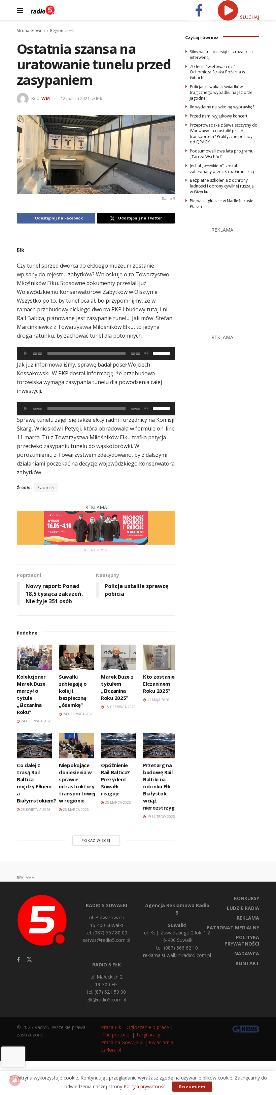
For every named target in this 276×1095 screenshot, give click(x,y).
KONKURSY (246, 898)
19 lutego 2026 (160, 816)
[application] (96, 353)
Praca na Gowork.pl (122, 1042)
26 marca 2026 (75, 809)
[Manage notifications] (14, 1080)
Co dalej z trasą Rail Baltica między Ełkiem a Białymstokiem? (36, 783)
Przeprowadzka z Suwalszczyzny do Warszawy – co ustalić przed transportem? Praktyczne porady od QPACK (223, 133)
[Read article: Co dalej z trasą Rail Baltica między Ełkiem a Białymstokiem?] (34, 745)
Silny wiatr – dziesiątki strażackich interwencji (221, 54)
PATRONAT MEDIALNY (233, 927)
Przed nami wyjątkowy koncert (218, 116)
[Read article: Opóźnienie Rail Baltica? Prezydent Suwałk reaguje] (118, 745)
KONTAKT (247, 963)
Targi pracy (148, 1034)
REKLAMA (248, 918)
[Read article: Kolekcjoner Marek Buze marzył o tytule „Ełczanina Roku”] (34, 657)
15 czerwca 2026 (120, 707)
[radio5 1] (96, 527)
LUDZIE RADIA (243, 908)
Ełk (71, 30)
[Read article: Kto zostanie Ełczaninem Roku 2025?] (160, 657)
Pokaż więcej (95, 840)
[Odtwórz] (25, 353)
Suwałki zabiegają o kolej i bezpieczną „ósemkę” (73, 690)
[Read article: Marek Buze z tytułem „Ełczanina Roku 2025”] (118, 657)
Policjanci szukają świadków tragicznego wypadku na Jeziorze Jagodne (221, 92)
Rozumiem (192, 1087)
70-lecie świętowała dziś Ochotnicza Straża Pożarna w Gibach (217, 72)
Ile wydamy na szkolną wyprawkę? (222, 107)
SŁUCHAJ (249, 17)
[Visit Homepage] (42, 10)
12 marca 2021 (75, 98)
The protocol (116, 1034)
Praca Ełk (111, 1027)
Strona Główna (31, 30)
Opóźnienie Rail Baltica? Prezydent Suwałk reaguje (115, 779)
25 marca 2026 (117, 802)
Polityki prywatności (145, 1086)
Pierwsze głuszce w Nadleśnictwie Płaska (221, 203)
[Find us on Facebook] (18, 959)
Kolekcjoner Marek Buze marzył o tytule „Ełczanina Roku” (31, 694)
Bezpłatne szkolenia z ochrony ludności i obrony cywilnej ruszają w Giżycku (222, 186)
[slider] (162, 353)
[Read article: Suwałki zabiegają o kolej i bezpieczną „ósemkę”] (76, 657)
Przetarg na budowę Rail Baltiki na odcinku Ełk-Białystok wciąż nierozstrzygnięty (165, 786)
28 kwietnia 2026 (35, 809)
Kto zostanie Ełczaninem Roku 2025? (158, 683)
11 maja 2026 (157, 699)
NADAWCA (246, 953)
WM (45, 98)
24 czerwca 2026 (35, 721)
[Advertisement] (230, 276)
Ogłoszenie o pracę (148, 1027)
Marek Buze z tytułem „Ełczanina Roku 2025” (117, 687)
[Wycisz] (146, 353)
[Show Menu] (20, 10)
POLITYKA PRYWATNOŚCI (242, 940)
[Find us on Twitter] (29, 959)
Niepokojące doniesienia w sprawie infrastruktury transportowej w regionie (77, 783)
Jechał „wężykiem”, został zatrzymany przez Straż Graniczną (222, 168)
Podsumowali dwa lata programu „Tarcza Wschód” (221, 154)
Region (56, 30)
